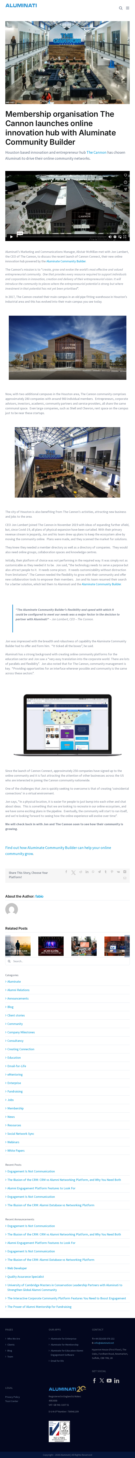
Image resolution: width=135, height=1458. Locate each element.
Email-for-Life (16, 1066)
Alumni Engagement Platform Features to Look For (41, 1188)
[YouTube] (109, 1380)
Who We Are (13, 1338)
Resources (14, 1125)
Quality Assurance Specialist (25, 1277)
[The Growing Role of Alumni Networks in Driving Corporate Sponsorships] (117, 938)
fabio (39, 896)
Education (14, 1058)
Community (15, 1024)
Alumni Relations (18, 990)
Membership (15, 1108)
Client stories (16, 1015)
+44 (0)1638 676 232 (104, 1338)
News (11, 1117)
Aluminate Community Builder (101, 584)
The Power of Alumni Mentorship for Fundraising (39, 1307)
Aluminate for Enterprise (63, 1338)
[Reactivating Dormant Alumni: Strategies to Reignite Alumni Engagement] (84, 938)
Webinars (13, 1142)
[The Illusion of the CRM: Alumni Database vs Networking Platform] (51, 938)
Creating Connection (20, 1049)
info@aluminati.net (104, 1342)
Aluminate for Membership (65, 1344)
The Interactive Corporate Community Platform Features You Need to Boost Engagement (66, 1298)
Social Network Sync (20, 1134)
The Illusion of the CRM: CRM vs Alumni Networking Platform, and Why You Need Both (64, 1180)
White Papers (16, 1150)
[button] (8, 946)
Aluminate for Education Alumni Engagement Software (67, 1352)
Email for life (57, 1360)
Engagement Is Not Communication (31, 1171)
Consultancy (15, 1041)
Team (10, 1356)
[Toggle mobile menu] (128, 8)
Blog (10, 1007)
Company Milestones (21, 1032)
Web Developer (17, 1268)
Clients (11, 1344)
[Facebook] (94, 1380)
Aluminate (14, 981)
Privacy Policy (12, 1396)
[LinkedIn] (116, 1380)
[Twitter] (101, 1380)
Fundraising (15, 1091)
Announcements (18, 998)
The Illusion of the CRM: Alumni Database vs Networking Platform (50, 1205)
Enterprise (14, 1083)
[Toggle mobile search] (121, 8)
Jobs (10, 1100)
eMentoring (15, 1074)
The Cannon (96, 152)
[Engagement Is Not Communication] (18, 938)
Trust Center (11, 1401)
